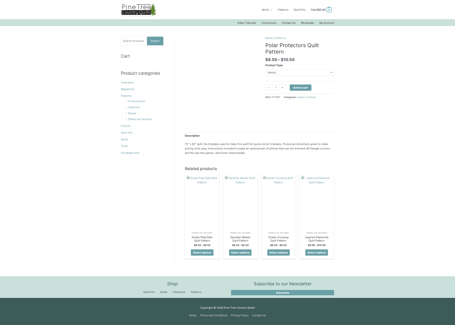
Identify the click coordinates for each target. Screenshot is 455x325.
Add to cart (300, 87)
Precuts (126, 126)
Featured (133, 107)
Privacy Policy (240, 315)
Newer (132, 113)
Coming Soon (136, 101)
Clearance (127, 82)
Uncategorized (130, 152)
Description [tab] (192, 135)
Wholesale (307, 23)
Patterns (283, 9)
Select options (202, 252)
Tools (124, 146)
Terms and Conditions (214, 315)
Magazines (127, 89)
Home (193, 315)
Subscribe (282, 292)
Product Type (274, 65)
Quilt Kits (299, 9)
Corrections (268, 23)
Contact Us (289, 23)
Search (155, 41)
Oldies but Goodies (140, 119)
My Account (326, 23)
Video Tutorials (246, 23)
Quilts (265, 9)
